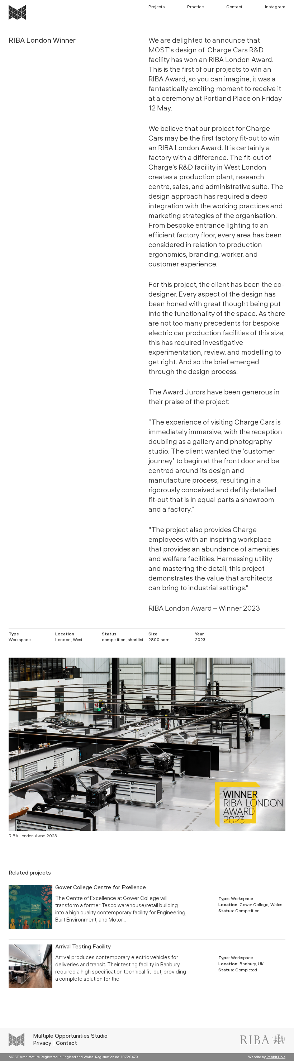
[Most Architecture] (17, 12)
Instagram (275, 7)
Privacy (42, 1044)
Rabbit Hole (275, 1057)
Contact (234, 7)
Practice (195, 7)
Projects (156, 7)
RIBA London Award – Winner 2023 (204, 609)
